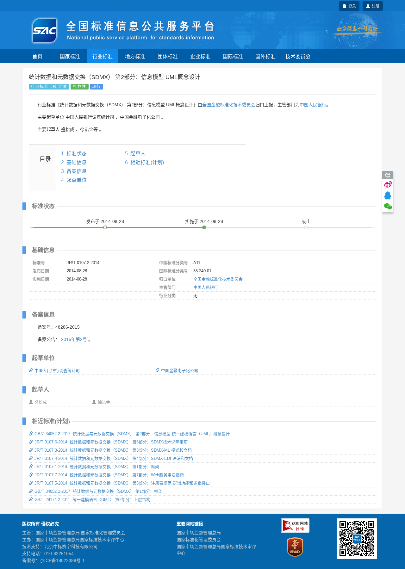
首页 (37, 56)
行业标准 (102, 56)
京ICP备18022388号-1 (62, 560)
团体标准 (168, 56)
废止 (306, 221)
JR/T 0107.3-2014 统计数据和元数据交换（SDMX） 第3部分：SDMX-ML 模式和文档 (113, 450)
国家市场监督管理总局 (199, 532)
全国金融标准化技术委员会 (228, 104)
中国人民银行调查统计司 (57, 370)
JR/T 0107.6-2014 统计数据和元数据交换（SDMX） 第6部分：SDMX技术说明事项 (111, 442)
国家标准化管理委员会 (199, 539)
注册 (374, 6)
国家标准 (70, 56)
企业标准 (200, 56)
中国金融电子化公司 (179, 370)
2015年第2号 (74, 339)
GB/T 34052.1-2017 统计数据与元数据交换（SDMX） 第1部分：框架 (98, 491)
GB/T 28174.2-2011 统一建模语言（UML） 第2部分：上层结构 (92, 499)
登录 (351, 6)
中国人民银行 (313, 104)
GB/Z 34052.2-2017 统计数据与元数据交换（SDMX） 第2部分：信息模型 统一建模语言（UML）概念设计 (132, 433)
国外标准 (265, 56)
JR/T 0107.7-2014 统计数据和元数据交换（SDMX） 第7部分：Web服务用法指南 (109, 475)
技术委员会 (298, 56)
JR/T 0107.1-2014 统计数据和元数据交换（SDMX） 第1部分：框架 (96, 466)
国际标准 (233, 56)
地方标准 (135, 56)
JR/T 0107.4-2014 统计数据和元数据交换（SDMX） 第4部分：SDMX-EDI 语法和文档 (113, 458)
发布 (105, 221)
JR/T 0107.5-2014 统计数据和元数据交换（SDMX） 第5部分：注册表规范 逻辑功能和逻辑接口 (122, 483)
